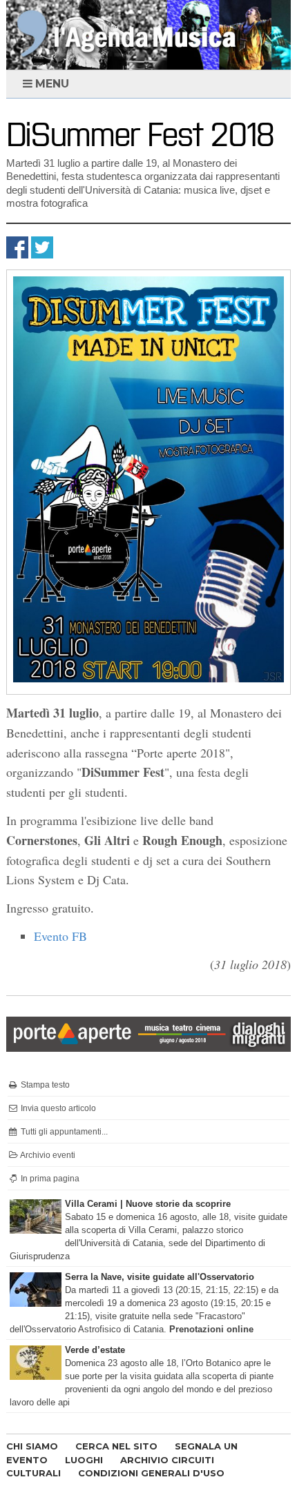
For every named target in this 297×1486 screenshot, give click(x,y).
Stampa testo (44, 1085)
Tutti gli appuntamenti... (63, 1132)
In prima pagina (49, 1178)
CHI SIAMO (32, 1446)
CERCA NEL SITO (116, 1446)
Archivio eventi (47, 1155)
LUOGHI (84, 1459)
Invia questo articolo (57, 1108)
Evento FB (60, 936)
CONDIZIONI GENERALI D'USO (151, 1472)
